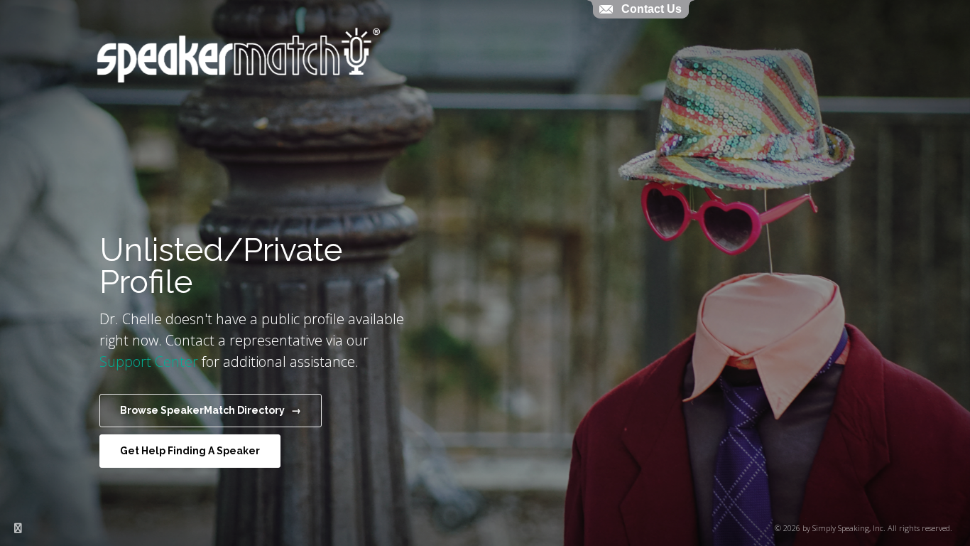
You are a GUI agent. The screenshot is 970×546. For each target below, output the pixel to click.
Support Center (148, 361)
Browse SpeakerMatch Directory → (210, 410)
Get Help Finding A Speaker (190, 450)
